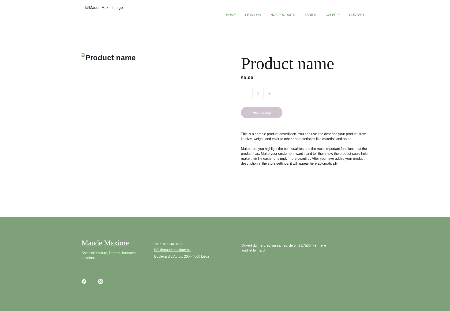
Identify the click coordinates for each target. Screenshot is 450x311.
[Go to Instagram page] (100, 281)
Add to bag (262, 113)
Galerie (333, 15)
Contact (357, 15)
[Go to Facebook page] (84, 281)
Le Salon (253, 15)
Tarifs (310, 15)
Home (231, 15)
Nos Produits (282, 15)
